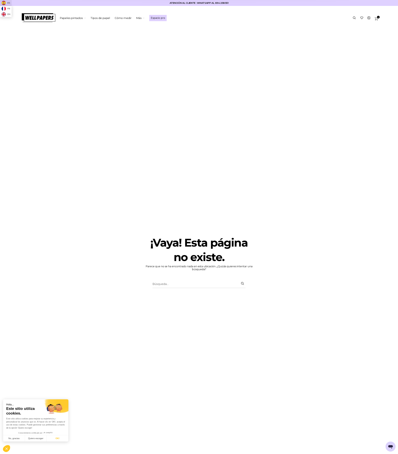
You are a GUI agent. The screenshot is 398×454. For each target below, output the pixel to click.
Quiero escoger (35, 438)
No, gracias (14, 438)
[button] (6, 448)
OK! (58, 438)
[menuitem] (75, 18)
